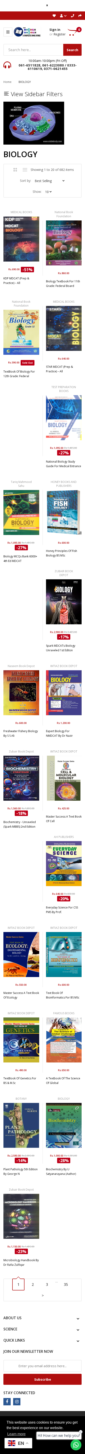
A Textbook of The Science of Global (63, 1080)
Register (59, 34)
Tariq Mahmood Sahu (21, 484)
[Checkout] (80, 15)
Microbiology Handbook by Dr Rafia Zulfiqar (21, 1262)
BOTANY (21, 1099)
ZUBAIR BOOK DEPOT (64, 573)
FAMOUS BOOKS (63, 1013)
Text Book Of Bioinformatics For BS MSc (62, 995)
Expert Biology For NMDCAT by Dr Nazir (59, 733)
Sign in (54, 29)
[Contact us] (75, 1444)
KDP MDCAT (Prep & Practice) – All (16, 280)
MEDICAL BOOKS (21, 212)
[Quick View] (34, 241)
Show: (37, 191)
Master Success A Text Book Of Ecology (21, 995)
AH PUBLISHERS (64, 837)
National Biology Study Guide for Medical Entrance (63, 464)
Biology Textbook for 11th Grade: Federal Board (63, 283)
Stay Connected (19, 1392)
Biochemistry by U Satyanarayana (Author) (61, 1171)
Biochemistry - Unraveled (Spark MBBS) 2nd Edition (19, 824)
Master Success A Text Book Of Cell (64, 819)
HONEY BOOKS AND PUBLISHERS (64, 484)
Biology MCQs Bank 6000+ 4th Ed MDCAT (20, 558)
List (25, 169)
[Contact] (72, 15)
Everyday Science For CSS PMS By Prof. (62, 910)
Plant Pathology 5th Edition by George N (20, 1171)
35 (66, 1284)
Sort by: (25, 180)
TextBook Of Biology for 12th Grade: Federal (19, 374)
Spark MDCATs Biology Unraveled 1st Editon (60, 648)
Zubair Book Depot (21, 751)
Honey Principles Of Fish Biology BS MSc (61, 553)
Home (7, 82)
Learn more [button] (16, 1434)
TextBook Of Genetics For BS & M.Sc (19, 1080)
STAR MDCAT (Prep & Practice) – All (59, 369)
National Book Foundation (64, 214)
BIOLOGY (64, 1099)
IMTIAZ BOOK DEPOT (63, 666)
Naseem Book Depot (21, 666)
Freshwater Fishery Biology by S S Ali (20, 733)
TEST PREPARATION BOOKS (63, 389)
